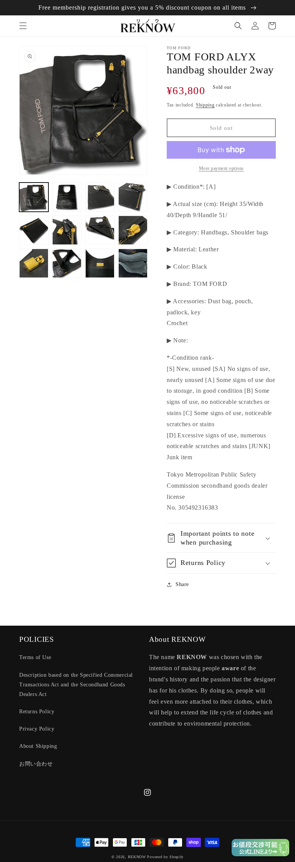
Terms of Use (35, 657)
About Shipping (38, 746)
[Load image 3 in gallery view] (99, 197)
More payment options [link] (221, 168)
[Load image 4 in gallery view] (133, 197)
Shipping (205, 105)
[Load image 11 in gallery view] (99, 263)
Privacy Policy (36, 729)
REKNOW (137, 857)
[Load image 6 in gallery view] (66, 230)
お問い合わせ (36, 764)
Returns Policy (36, 711)
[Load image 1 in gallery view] (33, 197)
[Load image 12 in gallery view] (133, 263)
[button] (23, 25)
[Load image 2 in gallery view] (66, 197)
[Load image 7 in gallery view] (99, 230)
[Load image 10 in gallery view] (66, 263)
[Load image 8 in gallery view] (133, 230)
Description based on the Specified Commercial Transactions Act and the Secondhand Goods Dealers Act (76, 684)
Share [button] (182, 584)
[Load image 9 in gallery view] (33, 263)
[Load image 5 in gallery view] (33, 230)
